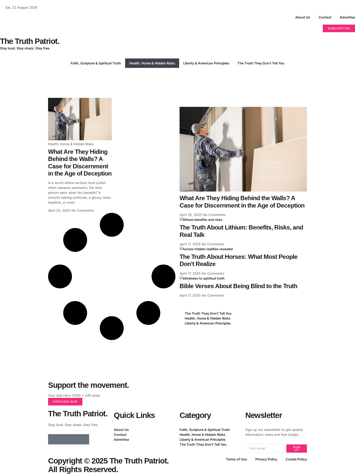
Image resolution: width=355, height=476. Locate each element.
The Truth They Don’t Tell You (260, 63)
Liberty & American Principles (206, 63)
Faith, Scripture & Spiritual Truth (96, 63)
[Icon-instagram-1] (74, 439)
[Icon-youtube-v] (84, 439)
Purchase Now (65, 401)
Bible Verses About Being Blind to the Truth (238, 286)
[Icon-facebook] (53, 439)
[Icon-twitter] (63, 439)
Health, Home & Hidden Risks (152, 63)
